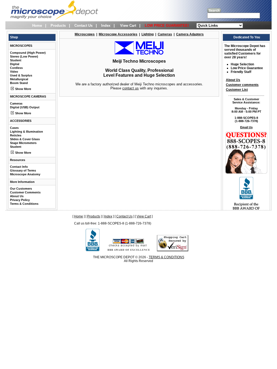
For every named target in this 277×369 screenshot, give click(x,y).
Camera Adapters (190, 34)
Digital (14, 64)
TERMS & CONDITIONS (166, 257)
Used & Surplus (21, 75)
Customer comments (242, 85)
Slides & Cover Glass (25, 139)
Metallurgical (19, 79)
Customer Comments (25, 192)
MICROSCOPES (21, 45)
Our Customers (21, 188)
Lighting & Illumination (26, 131)
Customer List (237, 90)
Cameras (16, 103)
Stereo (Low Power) (24, 56)
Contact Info (19, 166)
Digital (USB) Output (24, 107)
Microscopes (85, 34)
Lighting (147, 34)
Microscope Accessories (118, 34)
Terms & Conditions (24, 203)
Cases (14, 127)
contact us (130, 88)
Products (58, 26)
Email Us (246, 127)
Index (105, 26)
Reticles (15, 135)
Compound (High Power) (28, 52)
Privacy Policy (20, 200)
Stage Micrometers (23, 143)
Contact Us (83, 26)
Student (15, 60)
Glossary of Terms (23, 170)
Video (14, 71)
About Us (17, 196)
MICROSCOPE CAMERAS (28, 96)
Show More (22, 88)
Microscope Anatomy (25, 174)
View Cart (128, 26)
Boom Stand (19, 83)
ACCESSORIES (20, 120)
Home (37, 26)
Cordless (16, 67)
